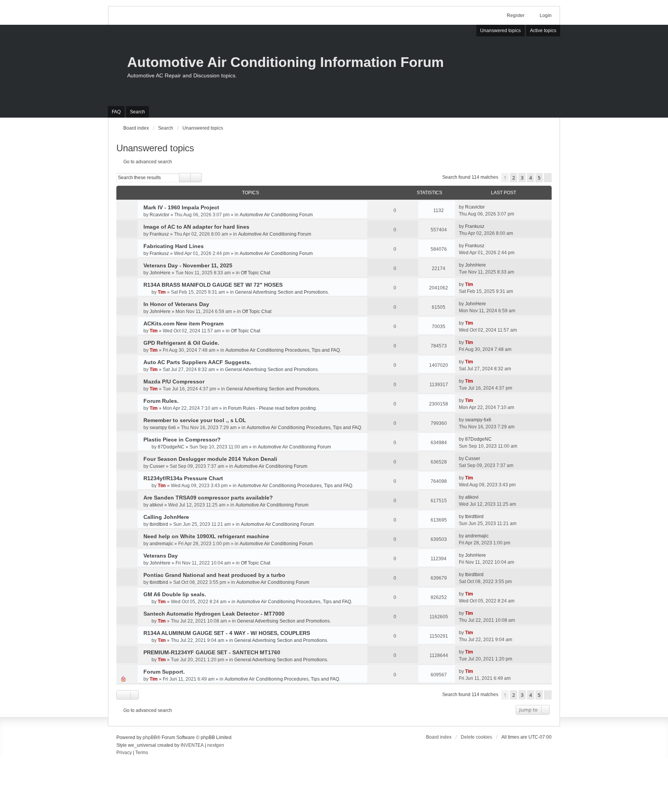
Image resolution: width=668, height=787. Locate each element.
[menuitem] (124, 753)
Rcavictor (159, 214)
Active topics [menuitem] (543, 30)
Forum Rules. (161, 401)
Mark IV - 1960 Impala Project (181, 207)
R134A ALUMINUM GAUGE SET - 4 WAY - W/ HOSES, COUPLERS (226, 633)
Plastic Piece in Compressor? (182, 439)
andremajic (161, 543)
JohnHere (160, 272)
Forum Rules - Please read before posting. (272, 408)
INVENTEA (192, 745)
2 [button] (513, 177)
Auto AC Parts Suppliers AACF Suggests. (197, 362)
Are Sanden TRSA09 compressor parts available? (208, 497)
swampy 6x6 (163, 427)
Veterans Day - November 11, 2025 (187, 265)
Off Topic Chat (255, 272)
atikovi (156, 505)
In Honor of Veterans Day (176, 304)
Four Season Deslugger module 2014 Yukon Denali (210, 459)
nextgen (215, 745)
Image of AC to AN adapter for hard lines (196, 227)
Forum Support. (164, 672)
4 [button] (530, 177)
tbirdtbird (159, 524)
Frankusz (159, 234)
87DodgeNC (171, 447)
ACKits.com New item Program (183, 323)
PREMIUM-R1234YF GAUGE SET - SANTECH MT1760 (211, 652)
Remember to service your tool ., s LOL (194, 420)
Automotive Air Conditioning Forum (276, 214)
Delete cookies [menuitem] (476, 737)
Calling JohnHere (166, 517)
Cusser (157, 466)
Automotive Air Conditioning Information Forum (285, 62)
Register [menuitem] (516, 15)
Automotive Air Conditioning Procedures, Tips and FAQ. (283, 350)
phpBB (150, 737)
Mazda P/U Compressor (173, 381)
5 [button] (539, 177)
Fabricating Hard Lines (173, 246)
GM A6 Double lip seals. (174, 594)
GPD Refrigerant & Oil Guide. (181, 343)
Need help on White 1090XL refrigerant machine (206, 536)
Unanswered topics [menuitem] (500, 30)
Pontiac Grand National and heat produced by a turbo (214, 575)
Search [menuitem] (137, 112)
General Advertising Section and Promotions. (282, 292)
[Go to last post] (488, 207)
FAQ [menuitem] (116, 112)
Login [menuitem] (546, 15)
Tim (162, 292)
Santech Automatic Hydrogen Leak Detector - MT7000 (214, 614)
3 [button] (522, 177)
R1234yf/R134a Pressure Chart (183, 478)
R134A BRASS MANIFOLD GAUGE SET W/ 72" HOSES (213, 285)
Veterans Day (160, 556)
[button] (548, 177)
